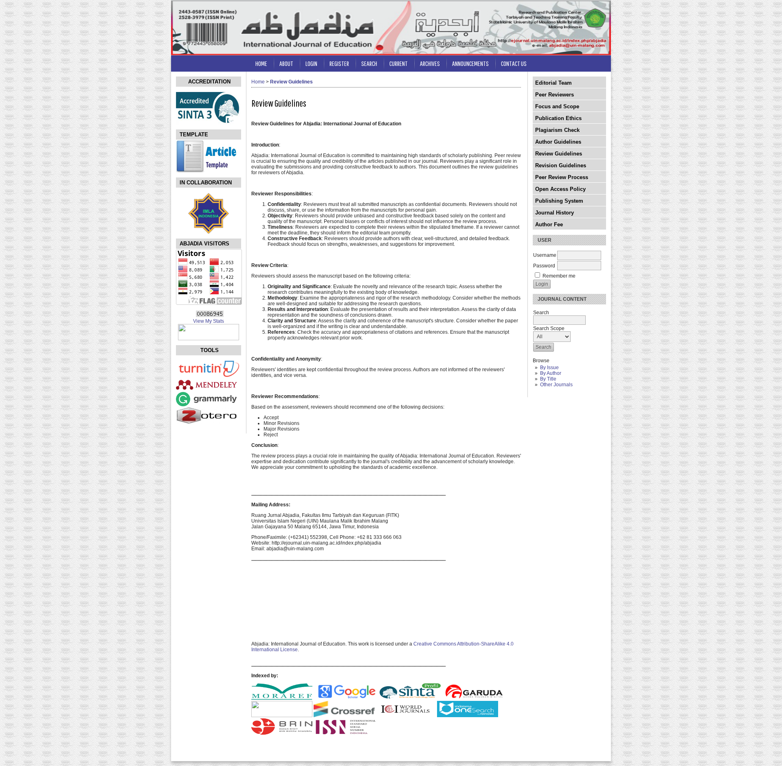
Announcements (470, 63)
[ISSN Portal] (345, 733)
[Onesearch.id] (467, 715)
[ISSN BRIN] (281, 733)
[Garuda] (474, 698)
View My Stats (208, 321)
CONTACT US (514, 63)
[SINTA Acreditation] (208, 123)
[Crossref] (344, 715)
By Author (550, 373)
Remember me (559, 276)
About (286, 63)
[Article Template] (206, 171)
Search (369, 63)
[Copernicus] (405, 715)
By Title (548, 379)
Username (544, 255)
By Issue (549, 367)
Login (311, 63)
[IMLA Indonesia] (208, 232)
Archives (430, 63)
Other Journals (556, 384)
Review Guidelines (291, 82)
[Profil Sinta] (410, 698)
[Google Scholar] (346, 698)
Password (544, 266)
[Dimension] (281, 715)
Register (339, 63)
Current (398, 63)
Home (261, 63)
